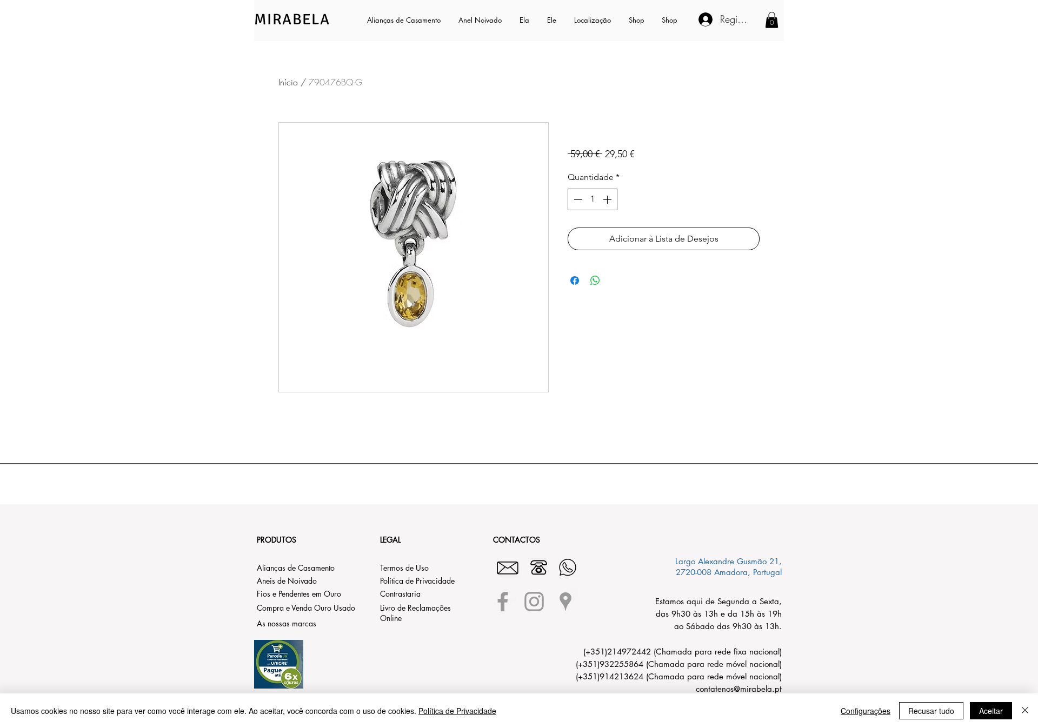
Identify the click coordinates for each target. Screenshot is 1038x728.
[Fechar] (1025, 710)
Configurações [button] (865, 710)
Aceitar (991, 710)
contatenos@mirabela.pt (739, 689)
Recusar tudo (931, 710)
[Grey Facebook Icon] (503, 602)
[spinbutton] (592, 199)
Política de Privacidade (457, 710)
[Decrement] (576, 199)
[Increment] (608, 199)
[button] (525, 20)
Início (288, 82)
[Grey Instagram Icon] (534, 602)
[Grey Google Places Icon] (565, 602)
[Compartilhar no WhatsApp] (595, 280)
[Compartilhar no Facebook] (574, 280)
